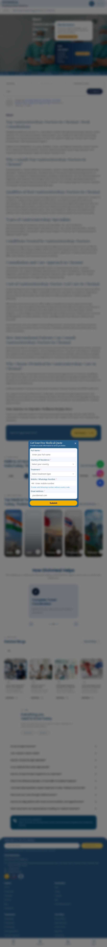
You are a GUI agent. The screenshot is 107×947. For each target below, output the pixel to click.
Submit (53, 503)
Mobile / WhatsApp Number (44, 479)
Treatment (36, 469)
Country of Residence (41, 460)
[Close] (75, 443)
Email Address (38, 491)
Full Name (36, 450)
